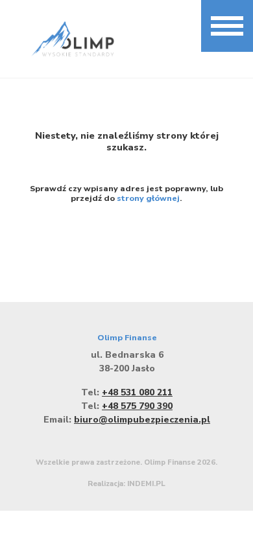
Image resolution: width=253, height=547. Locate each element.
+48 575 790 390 (137, 406)
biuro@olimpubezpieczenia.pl (142, 419)
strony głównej (148, 198)
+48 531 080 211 (137, 392)
